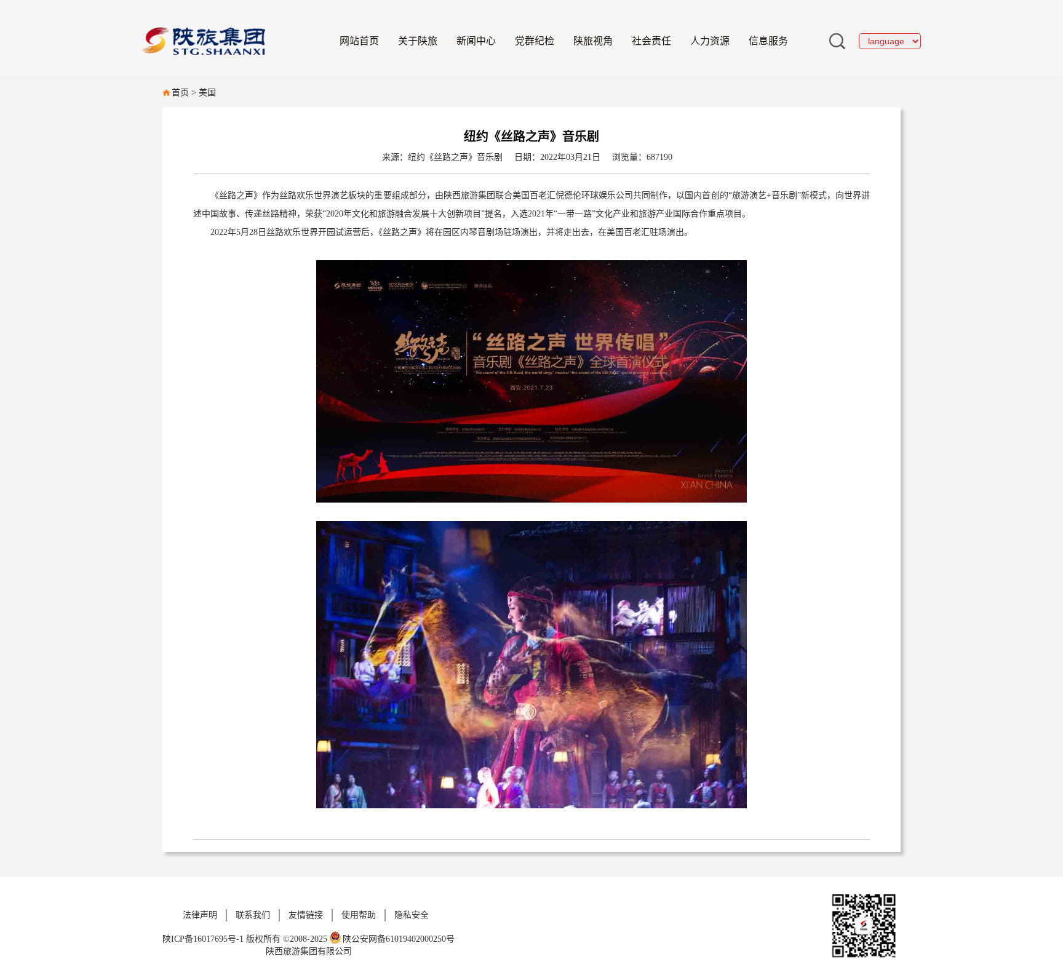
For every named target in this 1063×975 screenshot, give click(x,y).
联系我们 (253, 915)
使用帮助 (358, 915)
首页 (180, 92)
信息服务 (768, 41)
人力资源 (710, 41)
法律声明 (200, 915)
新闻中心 (476, 41)
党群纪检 (534, 41)
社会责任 (651, 41)
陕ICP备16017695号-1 (203, 939)
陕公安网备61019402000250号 (399, 939)
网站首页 (359, 41)
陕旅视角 (593, 41)
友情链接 (306, 915)
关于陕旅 (417, 41)
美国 (207, 92)
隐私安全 (411, 915)
